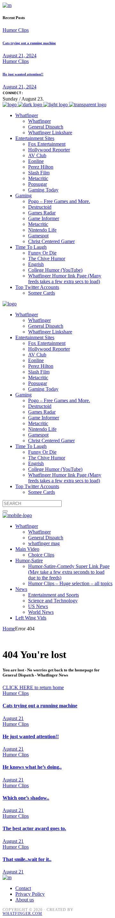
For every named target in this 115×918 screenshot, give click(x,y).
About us (24, 899)
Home (9, 628)
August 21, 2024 (19, 55)
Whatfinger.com (22, 913)
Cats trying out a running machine (29, 43)
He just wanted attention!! (23, 74)
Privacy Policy (30, 894)
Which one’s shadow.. (26, 798)
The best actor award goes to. (34, 828)
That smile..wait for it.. (27, 859)
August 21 (13, 718)
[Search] (5, 511)
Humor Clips (16, 30)
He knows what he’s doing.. (32, 767)
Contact (23, 888)
